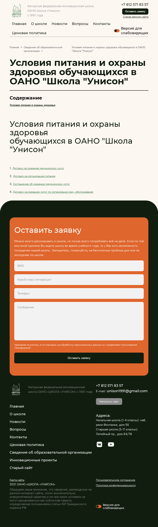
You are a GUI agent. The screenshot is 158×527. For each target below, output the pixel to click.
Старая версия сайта (135, 16)
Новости (59, 24)
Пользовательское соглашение (115, 480)
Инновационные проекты (33, 460)
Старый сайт (21, 468)
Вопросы (80, 24)
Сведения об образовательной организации (51, 452)
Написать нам (108, 401)
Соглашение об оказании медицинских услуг (41, 184)
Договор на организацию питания (34, 176)
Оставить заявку (135, 11)
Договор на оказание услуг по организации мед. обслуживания (53, 192)
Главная (19, 24)
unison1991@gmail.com (127, 391)
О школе (39, 24)
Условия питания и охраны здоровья (32, 105)
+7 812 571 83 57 (134, 4)
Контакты (102, 24)
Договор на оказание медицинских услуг (38, 168)
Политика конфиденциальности (116, 485)
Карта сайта (17, 480)
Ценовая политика (29, 33)
